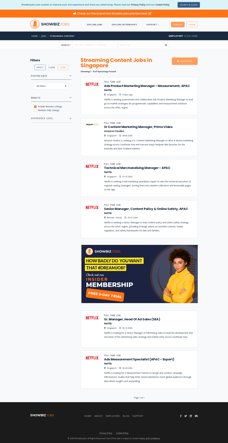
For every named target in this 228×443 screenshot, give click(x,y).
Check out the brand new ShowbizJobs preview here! (112, 13)
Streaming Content (62, 36)
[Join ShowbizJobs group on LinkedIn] (191, 416)
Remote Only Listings (48, 110)
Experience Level (42, 118)
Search (65, 45)
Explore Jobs (95, 24)
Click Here (183, 35)
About (98, 415)
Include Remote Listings (50, 106)
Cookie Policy (162, 4)
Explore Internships (124, 24)
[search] (166, 45)
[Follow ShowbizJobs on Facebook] (181, 416)
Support (151, 24)
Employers (113, 415)
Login (192, 24)
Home (34, 36)
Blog (126, 415)
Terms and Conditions (149, 438)
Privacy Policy (138, 4)
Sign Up (177, 24)
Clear (52, 67)
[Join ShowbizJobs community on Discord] (196, 416)
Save (63, 67)
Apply (40, 67)
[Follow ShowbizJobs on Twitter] (185, 416)
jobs (43, 36)
